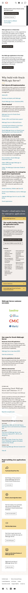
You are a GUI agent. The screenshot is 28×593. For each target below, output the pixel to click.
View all (4, 450)
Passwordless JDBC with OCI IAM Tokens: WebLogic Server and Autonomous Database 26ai (14, 426)
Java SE (21, 188)
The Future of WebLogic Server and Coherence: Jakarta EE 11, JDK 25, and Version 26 (12, 433)
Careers (19, 581)
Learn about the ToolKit (7, 46)
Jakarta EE (4, 95)
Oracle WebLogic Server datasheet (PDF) (12, 101)
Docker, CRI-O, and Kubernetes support (12, 119)
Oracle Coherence (6, 188)
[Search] (16, 3)
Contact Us (22, 583)
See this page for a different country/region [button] (10, 21)
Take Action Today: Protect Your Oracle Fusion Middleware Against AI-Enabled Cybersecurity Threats (12, 441)
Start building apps (10, 540)
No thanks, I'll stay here (9, 17)
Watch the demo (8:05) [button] (10, 513)
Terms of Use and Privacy (16, 579)
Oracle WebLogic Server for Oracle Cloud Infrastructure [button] (12, 289)
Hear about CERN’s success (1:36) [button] (12, 243)
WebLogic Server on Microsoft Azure (11, 122)
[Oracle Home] (6, 3)
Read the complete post (8, 412)
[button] (3, 3)
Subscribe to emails (6, 583)
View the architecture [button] (7, 354)
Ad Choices (13, 581)
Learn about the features (8, 67)
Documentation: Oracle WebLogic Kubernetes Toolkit (11, 158)
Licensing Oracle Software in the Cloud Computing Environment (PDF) (12, 126)
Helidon (14, 188)
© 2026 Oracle (5, 579)
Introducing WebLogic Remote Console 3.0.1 (13, 446)
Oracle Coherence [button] (7, 283)
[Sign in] (22, 3)
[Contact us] (25, 3)
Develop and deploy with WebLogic (11, 98)
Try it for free (8, 485)
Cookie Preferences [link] (6, 581)
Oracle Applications (7, 201)
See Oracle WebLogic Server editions (12, 239)
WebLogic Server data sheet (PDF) (11, 351)
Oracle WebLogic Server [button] (9, 218)
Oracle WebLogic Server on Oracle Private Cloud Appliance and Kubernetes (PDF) (13, 131)
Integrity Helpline (15, 583)
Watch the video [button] (9, 567)
